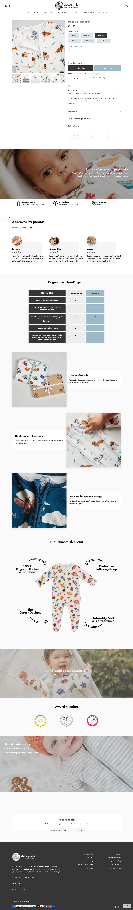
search (118, 854)
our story (90, 857)
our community (87, 861)
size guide (89, 868)
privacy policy (116, 861)
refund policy (116, 864)
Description (72, 86)
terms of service (115, 868)
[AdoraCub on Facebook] (118, 907)
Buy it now (108, 68)
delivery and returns (114, 857)
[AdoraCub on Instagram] (115, 907)
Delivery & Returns (74, 126)
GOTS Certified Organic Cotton (79, 119)
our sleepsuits (88, 854)
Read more (72, 103)
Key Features (72, 111)
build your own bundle (85, 864)
